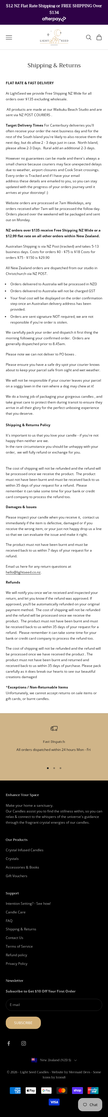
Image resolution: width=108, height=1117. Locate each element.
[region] (54, 741)
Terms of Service (19, 946)
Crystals (12, 858)
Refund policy (16, 954)
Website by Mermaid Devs (71, 1072)
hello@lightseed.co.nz (23, 572)
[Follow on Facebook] (9, 1043)
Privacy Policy (16, 963)
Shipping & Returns (21, 929)
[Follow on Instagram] (23, 1043)
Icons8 (60, 1077)
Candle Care (16, 912)
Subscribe (23, 1022)
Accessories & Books (22, 867)
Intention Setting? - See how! (28, 903)
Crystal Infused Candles (24, 850)
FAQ (9, 920)
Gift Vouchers (16, 875)
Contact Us (14, 937)
